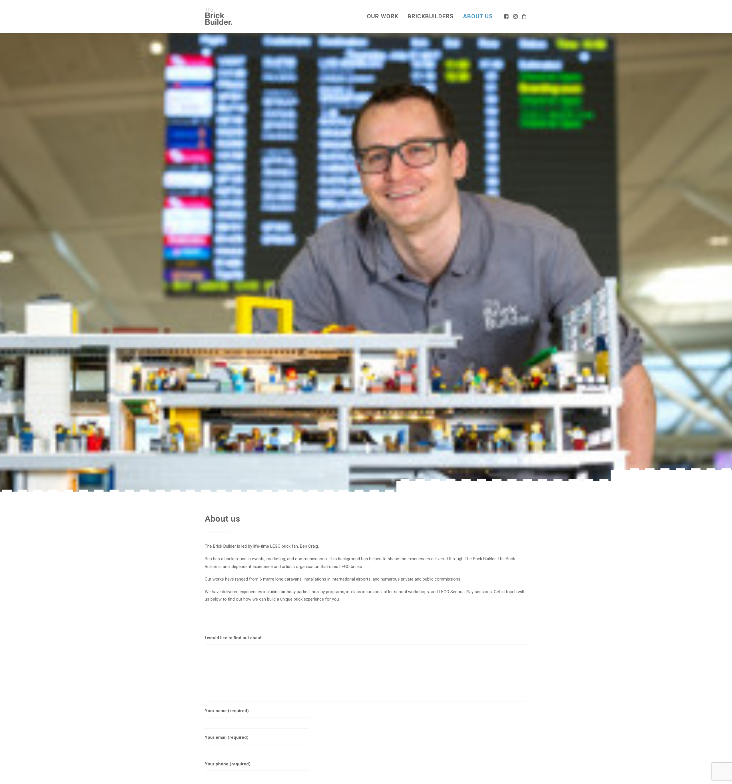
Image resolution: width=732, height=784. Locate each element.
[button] (506, 16)
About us (478, 16)
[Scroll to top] (721, 772)
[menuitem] (382, 16)
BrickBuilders (430, 16)
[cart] (523, 16)
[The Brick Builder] (218, 16)
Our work (382, 16)
